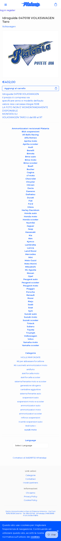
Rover (31, 298)
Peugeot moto (30, 285)
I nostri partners (30, 482)
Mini (30, 257)
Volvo (30, 339)
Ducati (30, 197)
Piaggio (31, 289)
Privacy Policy (30, 496)
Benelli (30, 150)
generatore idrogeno (30, 385)
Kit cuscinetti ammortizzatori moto (30, 365)
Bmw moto (30, 160)
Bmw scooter (30, 163)
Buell (30, 166)
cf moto (31, 175)
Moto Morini (30, 263)
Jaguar (30, 226)
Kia (30, 235)
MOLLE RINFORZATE (30, 357)
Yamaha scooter (30, 345)
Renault (30, 295)
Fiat (30, 201)
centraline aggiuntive (30, 389)
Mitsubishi (30, 267)
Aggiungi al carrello (14, 88)
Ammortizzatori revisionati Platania (30, 128)
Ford (30, 204)
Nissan (30, 273)
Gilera (30, 207)
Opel (30, 276)
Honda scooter (30, 219)
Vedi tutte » (30, 426)
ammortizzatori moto (30, 409)
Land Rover (31, 251)
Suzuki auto (30, 314)
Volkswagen (30, 336)
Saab (30, 304)
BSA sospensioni (30, 131)
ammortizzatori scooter (30, 413)
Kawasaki (30, 232)
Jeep (30, 229)
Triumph (30, 333)
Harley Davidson (30, 210)
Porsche (30, 292)
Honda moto (30, 216)
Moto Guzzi (30, 260)
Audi (30, 147)
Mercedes (30, 254)
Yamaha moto (30, 342)
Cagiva (30, 172)
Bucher (30, 169)
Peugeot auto (30, 279)
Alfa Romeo (30, 138)
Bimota (30, 153)
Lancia (30, 248)
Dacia (31, 188)
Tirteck (30, 323)
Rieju (30, 301)
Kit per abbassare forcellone (30, 361)
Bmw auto (30, 156)
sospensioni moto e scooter (30, 401)
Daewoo (30, 191)
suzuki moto (30, 429)
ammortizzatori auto (30, 405)
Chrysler (30, 182)
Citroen (30, 185)
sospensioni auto (31, 397)
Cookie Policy (30, 500)
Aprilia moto (30, 141)
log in (3, 10)
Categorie (31, 475)
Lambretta (30, 245)
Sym (30, 311)
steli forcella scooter (30, 377)
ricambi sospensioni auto (30, 422)
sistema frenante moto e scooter (30, 381)
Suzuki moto (30, 317)
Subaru (30, 326)
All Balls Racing (30, 134)
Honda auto (30, 213)
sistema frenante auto (30, 393)
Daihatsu (30, 194)
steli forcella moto (30, 373)
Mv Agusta (30, 270)
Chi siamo (30, 493)
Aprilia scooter (30, 144)
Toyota (30, 330)
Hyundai (30, 222)
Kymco (30, 241)
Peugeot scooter (30, 282)
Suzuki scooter (30, 320)
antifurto (31, 369)
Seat (30, 307)
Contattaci (30, 479)
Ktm (30, 238)
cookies (35, 536)
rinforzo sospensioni (30, 417)
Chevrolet (30, 179)
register (11, 10)
